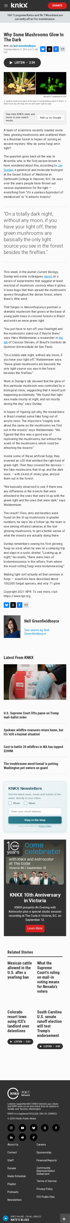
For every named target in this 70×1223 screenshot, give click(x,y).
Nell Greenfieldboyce (24, 45)
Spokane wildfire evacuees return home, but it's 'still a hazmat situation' (33, 732)
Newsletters (14, 1200)
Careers (41, 1144)
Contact (12, 1152)
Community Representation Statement (46, 1171)
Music (16, 803)
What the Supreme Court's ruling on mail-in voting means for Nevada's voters (48, 977)
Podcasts (12, 1192)
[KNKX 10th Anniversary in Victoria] (35, 863)
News (32, 803)
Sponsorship (44, 1152)
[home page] (19, 6)
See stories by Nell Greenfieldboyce (36, 632)
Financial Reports (47, 1160)
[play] (5, 1218)
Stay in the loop (34, 820)
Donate (57, 5)
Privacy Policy (45, 826)
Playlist (11, 1184)
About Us (12, 1144)
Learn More (35, 928)
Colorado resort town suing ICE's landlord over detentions (18, 1021)
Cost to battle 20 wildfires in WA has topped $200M (33, 749)
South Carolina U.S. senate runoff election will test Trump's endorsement (49, 1024)
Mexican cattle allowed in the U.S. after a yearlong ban (19, 970)
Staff (10, 1160)
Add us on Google (50, 117)
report (48, 276)
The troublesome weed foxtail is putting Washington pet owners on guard (31, 766)
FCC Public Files (46, 1197)
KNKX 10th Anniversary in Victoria (35, 897)
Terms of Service (47, 1181)
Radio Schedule (16, 1176)
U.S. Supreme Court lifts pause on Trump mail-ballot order (31, 715)
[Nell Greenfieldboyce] (12, 626)
